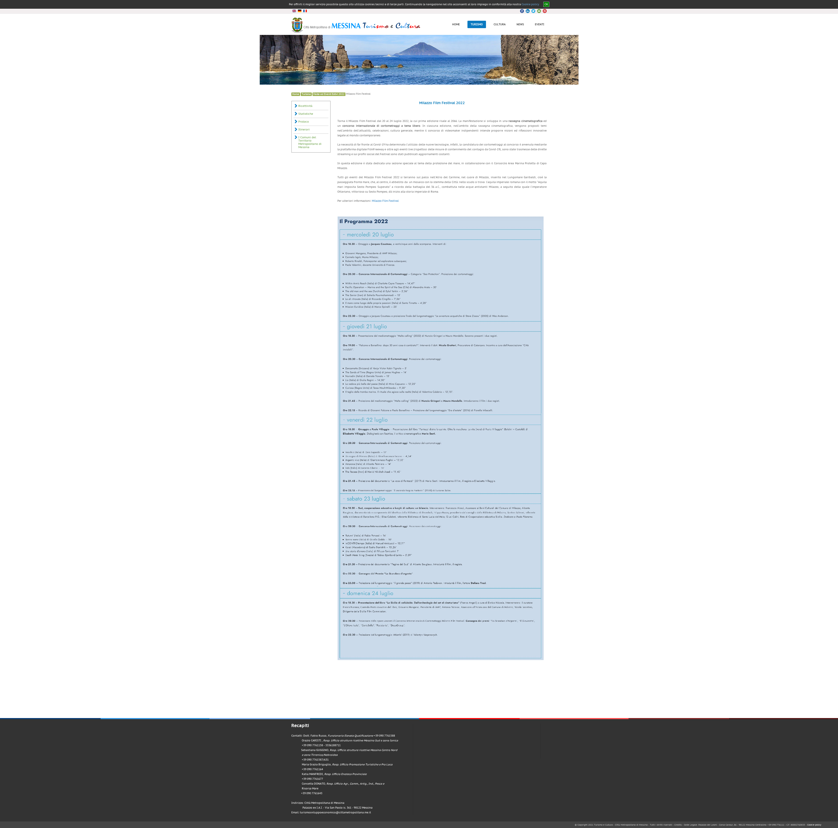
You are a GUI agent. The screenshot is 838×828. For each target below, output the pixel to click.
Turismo (306, 94)
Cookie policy (530, 4)
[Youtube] (538, 11)
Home (295, 94)
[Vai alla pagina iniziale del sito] (356, 31)
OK (546, 4)
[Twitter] (528, 11)
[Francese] (305, 11)
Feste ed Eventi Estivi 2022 (329, 94)
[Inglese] (294, 11)
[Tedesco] (299, 11)
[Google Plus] (533, 11)
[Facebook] (522, 11)
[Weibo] (543, 11)
